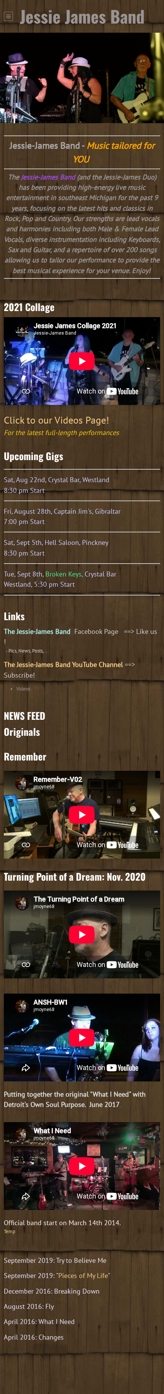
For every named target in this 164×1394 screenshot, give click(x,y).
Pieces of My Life (83, 1275)
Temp (9, 1231)
